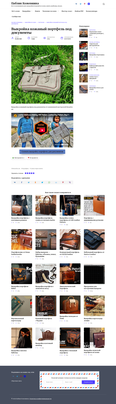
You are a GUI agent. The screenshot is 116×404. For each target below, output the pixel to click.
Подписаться (88, 382)
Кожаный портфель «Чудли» (43, 320)
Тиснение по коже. (49, 11)
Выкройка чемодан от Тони (69, 317)
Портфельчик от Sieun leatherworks (20, 253)
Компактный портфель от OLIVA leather (69, 253)
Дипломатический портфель (67, 287)
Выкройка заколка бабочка (19, 352)
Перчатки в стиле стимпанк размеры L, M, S (96, 33)
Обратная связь (16, 381)
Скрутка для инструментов (94, 44)
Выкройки (26, 11)
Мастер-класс (66, 11)
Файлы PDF (79, 11)
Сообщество (16, 16)
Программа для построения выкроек (92, 287)
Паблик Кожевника (25, 3)
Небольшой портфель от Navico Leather (94, 253)
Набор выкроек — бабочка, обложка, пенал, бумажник (45, 254)
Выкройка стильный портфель (68, 352)
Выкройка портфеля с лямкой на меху (44, 287)
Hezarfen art (16, 168)
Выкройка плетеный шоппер (44, 344)
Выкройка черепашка (96, 55)
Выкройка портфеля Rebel (19, 287)
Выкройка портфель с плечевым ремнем (20, 219)
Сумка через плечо (37, 168)
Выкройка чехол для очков (96, 88)
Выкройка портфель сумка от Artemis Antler (45, 219)
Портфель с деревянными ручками (93, 219)
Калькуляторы (91, 11)
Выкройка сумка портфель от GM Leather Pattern (70, 220)
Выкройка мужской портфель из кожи (92, 351)
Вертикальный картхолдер (17, 320)
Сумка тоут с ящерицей (93, 77)
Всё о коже (16, 11)
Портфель (25, 168)
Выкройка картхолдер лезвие (93, 320)
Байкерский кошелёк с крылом (96, 66)
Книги (37, 11)
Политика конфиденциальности (40, 399)
